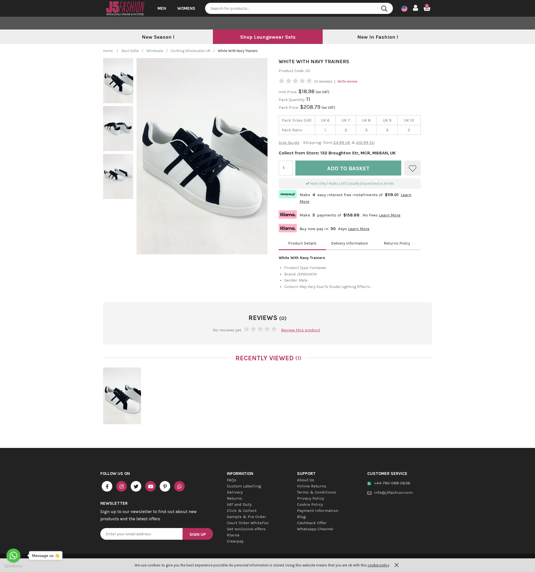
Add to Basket (348, 168)
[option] (158, 37)
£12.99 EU (365, 142)
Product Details (302, 243)
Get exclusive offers (246, 528)
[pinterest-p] (165, 486)
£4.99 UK (342, 142)
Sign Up (197, 534)
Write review (347, 81)
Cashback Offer (312, 522)
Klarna (233, 535)
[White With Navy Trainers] (122, 396)
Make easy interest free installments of (345, 197)
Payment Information (317, 510)
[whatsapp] (179, 486)
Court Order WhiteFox (248, 522)
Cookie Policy (310, 504)
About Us (305, 479)
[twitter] (136, 486)
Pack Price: (289, 107)
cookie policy (378, 565)
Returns (234, 498)
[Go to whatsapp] (13, 556)
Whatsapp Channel (315, 528)
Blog (301, 516)
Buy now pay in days (324, 228)
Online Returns (311, 486)
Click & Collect (242, 510)
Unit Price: (288, 92)
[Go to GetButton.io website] (13, 566)
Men (161, 8)
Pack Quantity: (292, 99)
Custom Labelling (244, 486)
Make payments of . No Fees (339, 214)
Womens (186, 8)
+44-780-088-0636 (392, 482)
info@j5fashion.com (393, 492)
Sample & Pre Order (246, 516)
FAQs (231, 479)
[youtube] (150, 486)
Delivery (235, 492)
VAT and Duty (239, 504)
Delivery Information (349, 243)
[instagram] (121, 486)
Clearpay (235, 541)
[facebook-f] (107, 486)
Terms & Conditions (316, 492)
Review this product (300, 329)
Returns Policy (397, 243)
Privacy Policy (310, 498)
